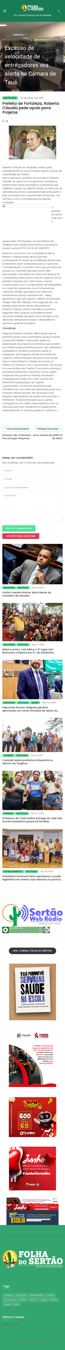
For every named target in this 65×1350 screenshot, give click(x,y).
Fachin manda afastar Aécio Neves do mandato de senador (26, 594)
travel (16, 1304)
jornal (23, 1299)
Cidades (8, 755)
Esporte (50, 1295)
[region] (32, 56)
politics (44, 1299)
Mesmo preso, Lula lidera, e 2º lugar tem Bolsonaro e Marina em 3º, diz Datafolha (28, 651)
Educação (21, 1295)
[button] (32, 56)
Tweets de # (10, 1324)
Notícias (10, 98)
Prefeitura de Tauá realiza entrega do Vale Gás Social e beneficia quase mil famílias (32, 819)
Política (23, 587)
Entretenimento (13, 871)
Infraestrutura (10, 1299)
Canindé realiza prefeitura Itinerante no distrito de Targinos (27, 761)
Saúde (35, 702)
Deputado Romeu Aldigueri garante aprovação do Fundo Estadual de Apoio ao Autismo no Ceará (29, 711)
